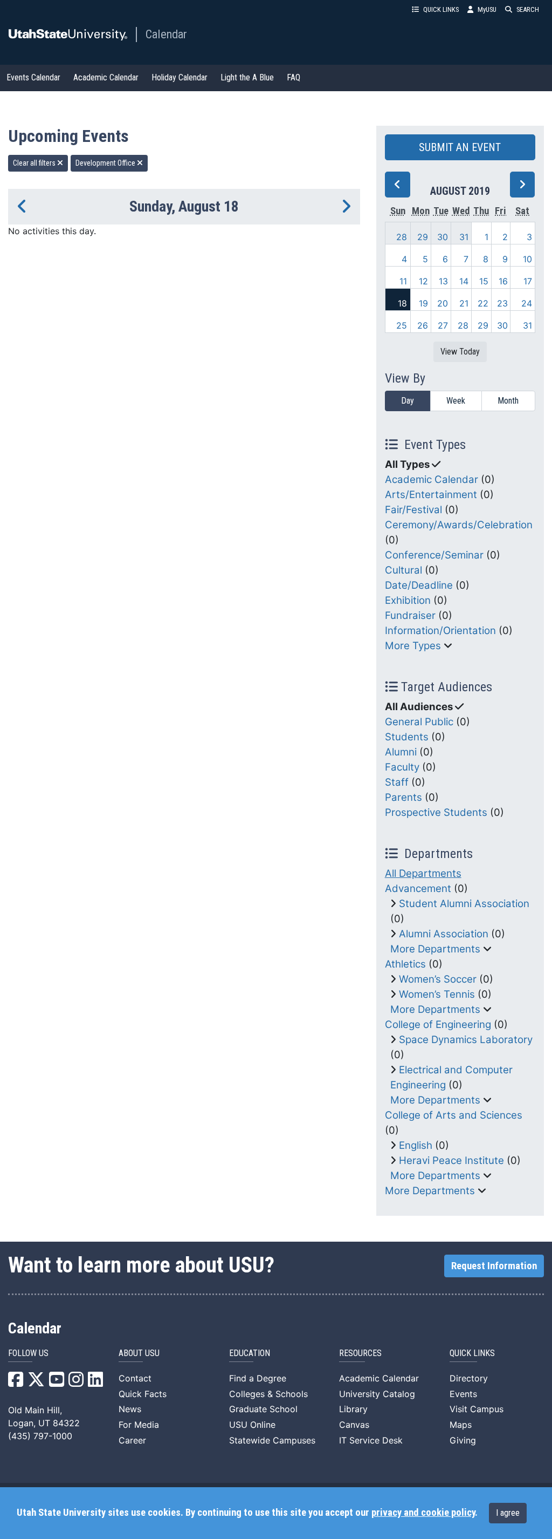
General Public (419, 722)
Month (508, 401)
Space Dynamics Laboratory (466, 1039)
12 (423, 281)
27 (443, 325)
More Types (413, 645)
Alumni (401, 752)
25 (401, 325)
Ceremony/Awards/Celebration (459, 525)
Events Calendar (33, 77)
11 (403, 281)
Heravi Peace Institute (451, 1160)
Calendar (166, 34)
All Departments (423, 873)
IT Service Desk (371, 1440)
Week (455, 401)
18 (402, 303)
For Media (139, 1424)
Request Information (494, 1266)
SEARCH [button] (527, 9)
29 (422, 236)
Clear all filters (35, 163)
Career (132, 1440)
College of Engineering (438, 1024)
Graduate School (263, 1409)
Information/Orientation (440, 630)
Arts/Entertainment (431, 494)
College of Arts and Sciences (453, 1115)
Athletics (405, 964)
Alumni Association (443, 934)
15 (483, 281)
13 (443, 281)
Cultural (403, 570)
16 (503, 281)
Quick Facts (143, 1393)
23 (502, 303)
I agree (508, 1513)
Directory (469, 1378)
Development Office (106, 163)
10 (527, 259)
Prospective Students (436, 812)
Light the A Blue (247, 77)
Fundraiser (410, 615)
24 (526, 303)
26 (422, 325)
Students (407, 737)
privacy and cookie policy (423, 1512)
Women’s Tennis (437, 994)
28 (401, 236)
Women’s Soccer (438, 979)
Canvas (354, 1424)
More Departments (435, 949)
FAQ (293, 77)
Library (353, 1409)
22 (483, 303)
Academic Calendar (106, 77)
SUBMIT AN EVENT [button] (460, 147)
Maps (461, 1424)
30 (442, 236)
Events (463, 1393)
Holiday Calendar (179, 77)
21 (463, 303)
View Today (460, 351)
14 (463, 281)
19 (423, 303)
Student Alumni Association (464, 903)
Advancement (418, 888)
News (130, 1409)
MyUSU (487, 9)
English (415, 1145)
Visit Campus (476, 1409)
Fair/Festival (413, 509)
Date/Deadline (419, 585)
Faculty (402, 767)
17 (527, 281)
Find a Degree (257, 1378)
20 (442, 303)
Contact (135, 1378)
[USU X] (36, 1382)
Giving (463, 1440)
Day (407, 401)
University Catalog (377, 1393)
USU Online (252, 1424)
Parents (403, 797)
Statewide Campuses (272, 1440)
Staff (397, 782)
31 (463, 236)
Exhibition (408, 600)
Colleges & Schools (268, 1393)
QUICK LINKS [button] (441, 9)
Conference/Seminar (434, 555)
